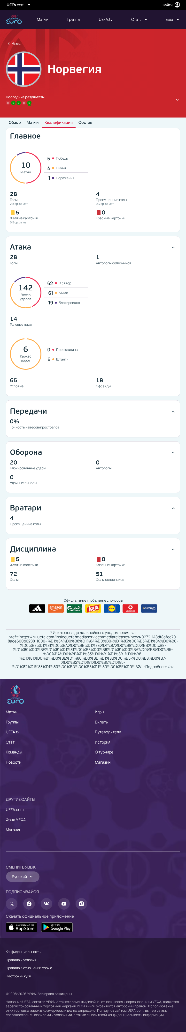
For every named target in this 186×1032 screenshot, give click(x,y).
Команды (14, 752)
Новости (13, 762)
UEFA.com (15, 809)
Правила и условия (21, 960)
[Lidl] (112, 608)
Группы (12, 722)
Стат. (11, 742)
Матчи (33, 122)
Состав (85, 122)
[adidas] (37, 608)
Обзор (15, 122)
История (102, 742)
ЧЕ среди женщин (14, 19)
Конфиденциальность (23, 951)
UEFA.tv (12, 732)
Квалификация (59, 122)
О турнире (104, 752)
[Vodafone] (130, 608)
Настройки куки (18, 976)
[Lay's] (93, 608)
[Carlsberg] (74, 608)
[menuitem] (46, 19)
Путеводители (108, 732)
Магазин (102, 762)
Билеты (101, 722)
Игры (99, 712)
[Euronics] (149, 608)
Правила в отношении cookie (29, 968)
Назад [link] (16, 43)
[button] (139, 19)
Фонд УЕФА (16, 819)
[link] (43, 19)
